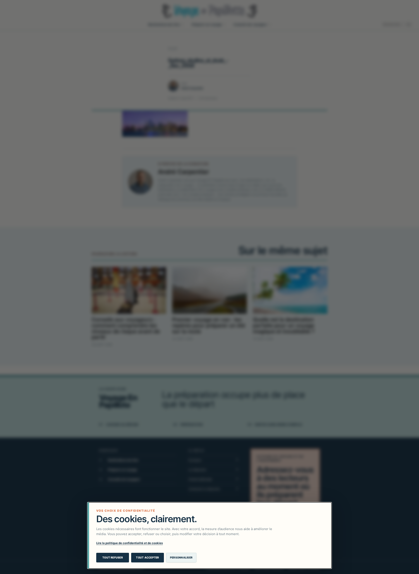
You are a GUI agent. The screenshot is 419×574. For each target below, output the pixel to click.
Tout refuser (112, 557)
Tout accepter (147, 557)
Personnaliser (181, 557)
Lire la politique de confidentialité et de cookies (129, 543)
